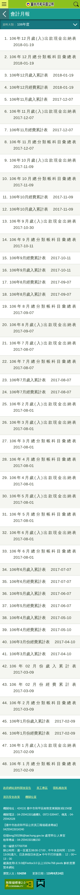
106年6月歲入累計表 (36, 569)
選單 (4, 4)
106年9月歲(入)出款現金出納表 (39, 224)
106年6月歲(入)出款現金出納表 (39, 535)
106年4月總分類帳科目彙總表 (39, 462)
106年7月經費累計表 (36, 392)
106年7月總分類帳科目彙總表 (39, 364)
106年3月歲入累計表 (36, 654)
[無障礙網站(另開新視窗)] (19, 884)
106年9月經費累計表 (36, 258)
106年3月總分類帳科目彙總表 (39, 444)
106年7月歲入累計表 (36, 380)
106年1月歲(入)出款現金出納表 (39, 748)
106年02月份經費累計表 (39, 687)
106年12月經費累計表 (38, 87)
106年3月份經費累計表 (38, 642)
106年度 (23, 24)
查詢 (76, 4)
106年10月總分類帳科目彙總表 (39, 181)
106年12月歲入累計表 (38, 75)
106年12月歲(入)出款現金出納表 (40, 41)
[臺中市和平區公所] (40, 4)
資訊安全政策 (11, 796)
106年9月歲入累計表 (36, 270)
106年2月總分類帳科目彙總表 (39, 706)
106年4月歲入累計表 (36, 617)
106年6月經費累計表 (36, 581)
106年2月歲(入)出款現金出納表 (39, 407)
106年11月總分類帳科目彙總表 (40, 145)
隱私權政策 (60, 787)
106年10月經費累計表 (38, 197)
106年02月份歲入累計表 (39, 669)
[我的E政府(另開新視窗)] (41, 883)
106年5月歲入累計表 (36, 593)
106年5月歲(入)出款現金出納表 (39, 499)
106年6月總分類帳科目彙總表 (39, 554)
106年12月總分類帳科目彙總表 (40, 60)
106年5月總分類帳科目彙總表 (39, 517)
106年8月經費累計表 (36, 282)
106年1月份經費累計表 (38, 733)
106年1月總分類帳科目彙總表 (39, 767)
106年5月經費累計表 (36, 605)
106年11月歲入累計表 (38, 99)
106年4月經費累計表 (36, 629)
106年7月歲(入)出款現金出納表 (39, 346)
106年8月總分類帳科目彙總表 (39, 309)
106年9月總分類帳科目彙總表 (39, 242)
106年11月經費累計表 (38, 130)
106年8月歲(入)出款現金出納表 (39, 327)
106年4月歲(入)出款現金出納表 (39, 480)
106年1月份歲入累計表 (38, 721)
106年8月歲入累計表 (36, 294)
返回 (4, 13)
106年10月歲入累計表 (37, 209)
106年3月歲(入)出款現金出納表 (39, 425)
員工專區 (42, 787)
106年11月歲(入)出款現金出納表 (40, 114)
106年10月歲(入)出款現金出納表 (40, 163)
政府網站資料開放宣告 (17, 787)
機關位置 (30, 796)
